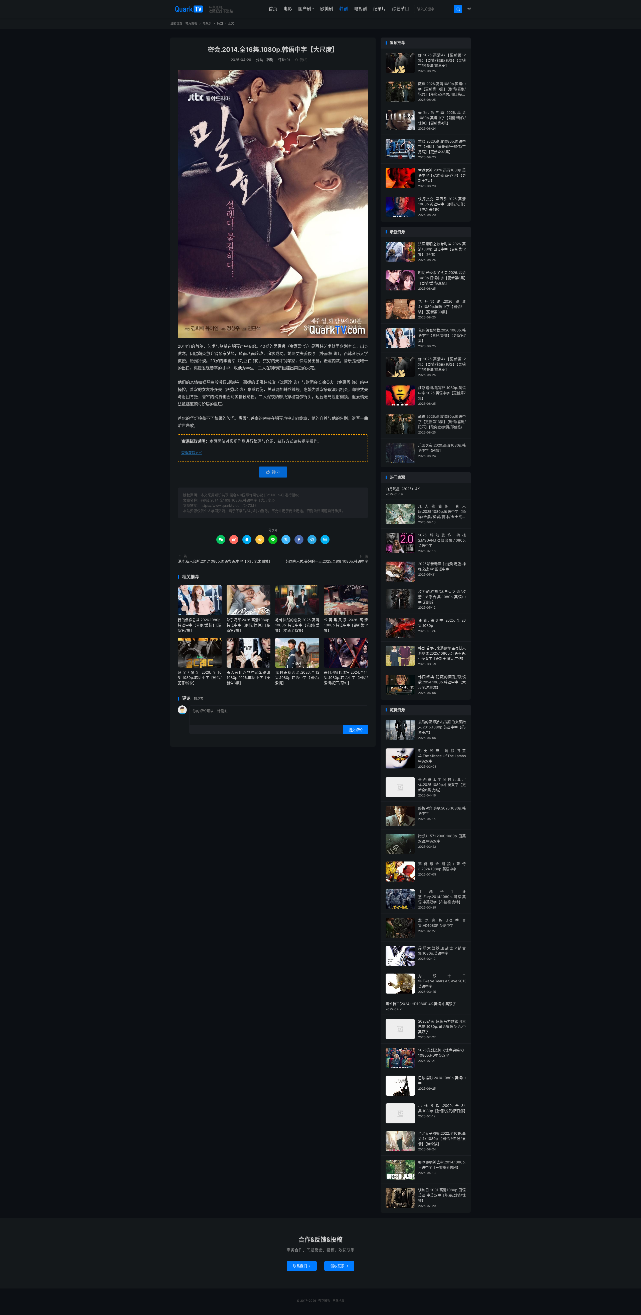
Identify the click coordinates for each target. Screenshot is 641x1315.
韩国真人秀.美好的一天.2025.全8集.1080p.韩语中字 (327, 561)
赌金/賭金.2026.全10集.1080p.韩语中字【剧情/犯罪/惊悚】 (200, 677)
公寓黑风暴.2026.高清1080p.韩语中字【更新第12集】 (346, 625)
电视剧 (360, 8)
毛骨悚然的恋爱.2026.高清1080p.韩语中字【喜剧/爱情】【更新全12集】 (297, 625)
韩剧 (343, 8)
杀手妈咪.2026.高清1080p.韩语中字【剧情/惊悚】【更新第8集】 (248, 625)
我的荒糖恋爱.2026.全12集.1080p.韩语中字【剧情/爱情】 (297, 677)
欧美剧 (326, 8)
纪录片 (379, 8)
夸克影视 (186, 9)
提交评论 (356, 730)
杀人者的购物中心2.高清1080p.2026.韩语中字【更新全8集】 (248, 677)
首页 (273, 8)
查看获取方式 (191, 453)
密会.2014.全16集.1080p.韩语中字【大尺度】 (273, 49)
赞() (301, 60)
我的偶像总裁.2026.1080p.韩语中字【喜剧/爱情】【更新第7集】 (200, 625)
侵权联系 (339, 1266)
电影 (287, 8)
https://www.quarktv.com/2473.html (230, 505)
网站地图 (339, 1300)
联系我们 (301, 1266)
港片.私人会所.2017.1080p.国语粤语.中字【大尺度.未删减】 (224, 561)
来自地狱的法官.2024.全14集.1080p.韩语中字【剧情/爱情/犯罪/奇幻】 (346, 677)
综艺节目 (400, 8)
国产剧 (304, 8)
